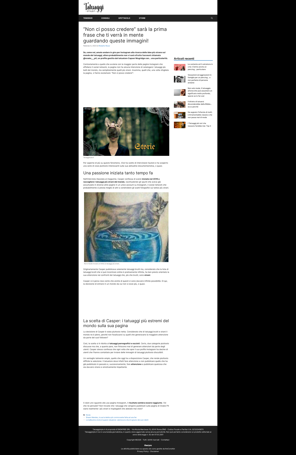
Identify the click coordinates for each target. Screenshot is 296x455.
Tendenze (87, 18)
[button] (212, 18)
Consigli (105, 18)
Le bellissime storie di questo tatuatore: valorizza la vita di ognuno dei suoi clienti (117, 420)
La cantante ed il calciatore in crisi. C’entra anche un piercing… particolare (200, 66)
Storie (142, 18)
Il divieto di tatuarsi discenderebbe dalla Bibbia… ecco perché (200, 104)
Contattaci (165, 440)
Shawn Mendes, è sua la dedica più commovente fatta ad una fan (111, 417)
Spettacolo (124, 18)
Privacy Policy (143, 451)
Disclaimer (154, 451)
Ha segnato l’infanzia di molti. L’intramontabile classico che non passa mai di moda (200, 114)
